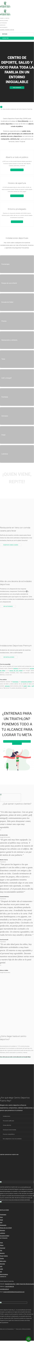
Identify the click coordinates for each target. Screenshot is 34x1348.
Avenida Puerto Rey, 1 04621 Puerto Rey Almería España (19, 1284)
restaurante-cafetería (26, 681)
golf (33, 686)
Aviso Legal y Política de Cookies (23, 1329)
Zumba (2, 1258)
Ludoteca (2, 1233)
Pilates (1, 1245)
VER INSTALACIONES (8, 657)
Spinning (2, 1253)
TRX (1, 1250)
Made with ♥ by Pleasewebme (7, 1329)
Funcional (2, 1248)
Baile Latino (3, 1261)
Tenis (1, 1217)
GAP (1, 1266)
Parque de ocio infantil (6, 1227)
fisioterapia (15, 681)
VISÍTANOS (17, 221)
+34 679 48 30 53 (9, 1286)
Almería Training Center (7, 29)
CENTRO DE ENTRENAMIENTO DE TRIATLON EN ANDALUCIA (18, 742)
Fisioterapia (3, 1214)
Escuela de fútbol (4, 1235)
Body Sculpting (4, 1274)
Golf (1, 1222)
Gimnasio (2, 1230)
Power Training (4, 1256)
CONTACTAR (17, 170)
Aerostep (2, 1263)
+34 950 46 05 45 (4, 1289)
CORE (1, 1269)
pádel (25, 686)
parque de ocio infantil (15, 670)
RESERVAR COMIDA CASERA (10, 545)
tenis (29, 686)
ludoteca (15, 668)
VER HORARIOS (17, 87)
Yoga (1, 1242)
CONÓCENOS (17, 195)
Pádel (1, 1220)
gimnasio (7, 686)
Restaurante (3, 1225)
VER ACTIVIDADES (8, 606)
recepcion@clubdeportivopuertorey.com (13, 1292)
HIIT (1, 1271)
